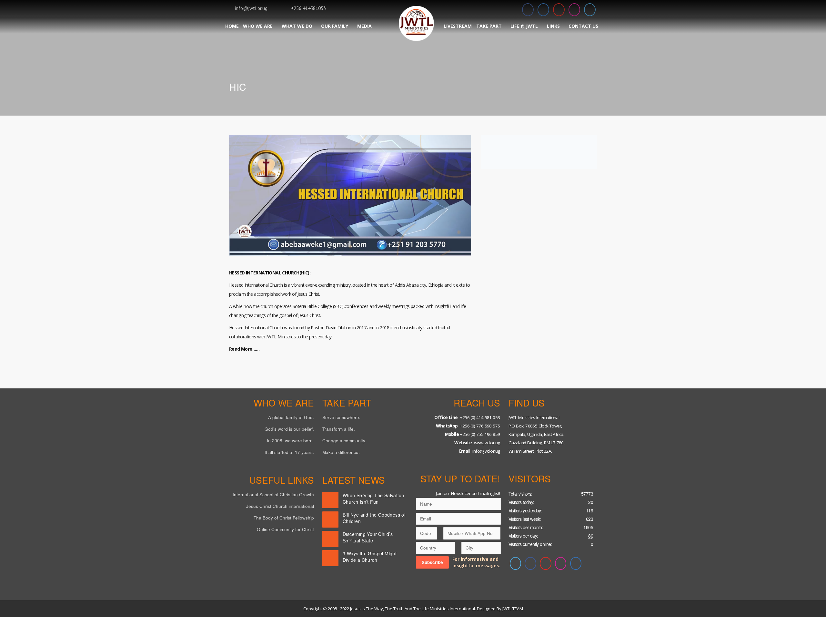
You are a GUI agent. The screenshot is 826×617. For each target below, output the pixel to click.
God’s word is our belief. (289, 429)
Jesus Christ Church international (280, 506)
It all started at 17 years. (289, 452)
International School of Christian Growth (273, 494)
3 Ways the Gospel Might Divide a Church (370, 556)
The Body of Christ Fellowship (284, 518)
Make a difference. (341, 452)
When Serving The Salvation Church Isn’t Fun (373, 498)
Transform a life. (338, 429)
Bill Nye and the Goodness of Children (374, 517)
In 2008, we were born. (290, 440)
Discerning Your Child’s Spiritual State (368, 537)
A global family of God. (291, 417)
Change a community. (344, 440)
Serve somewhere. (341, 417)
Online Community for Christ (285, 529)
